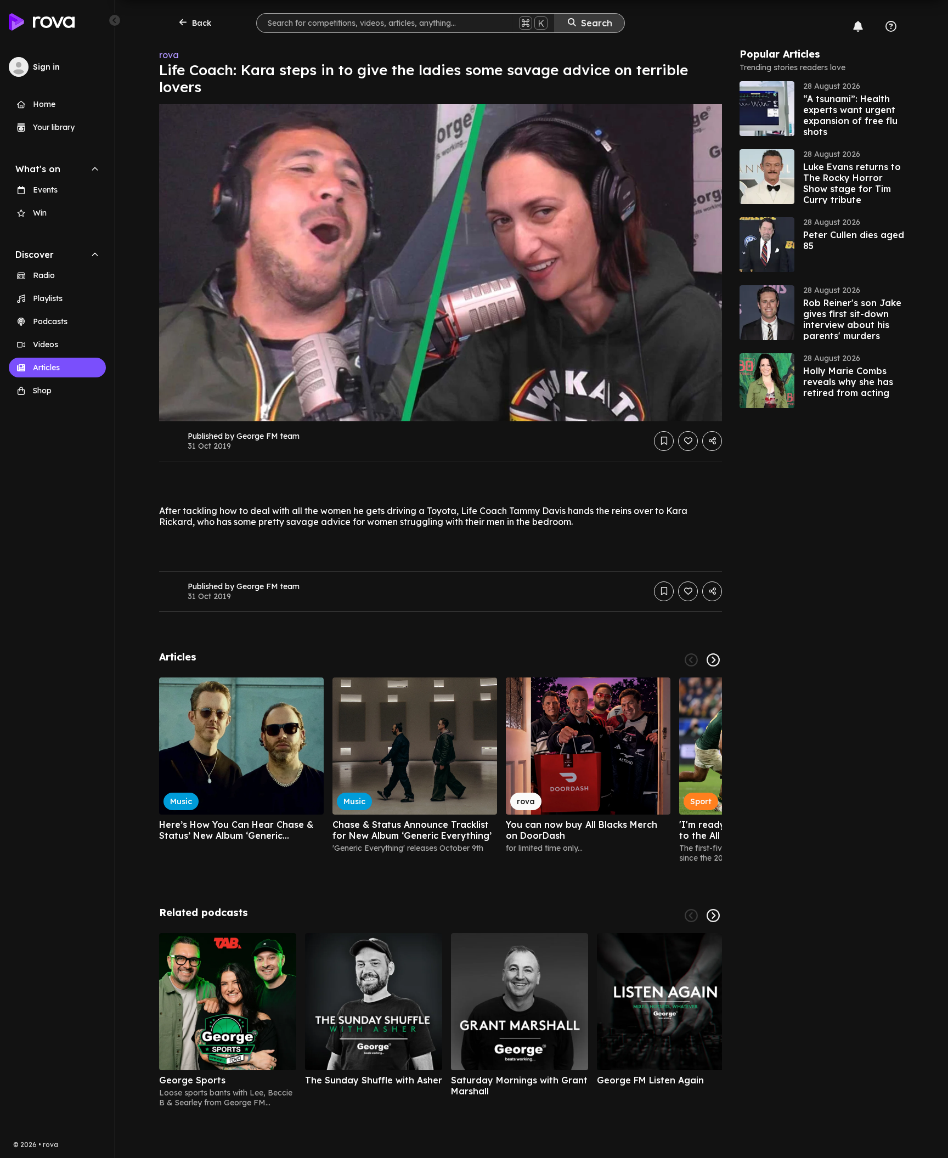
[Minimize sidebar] (115, 20)
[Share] (712, 441)
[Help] (891, 26)
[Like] (688, 441)
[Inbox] (858, 26)
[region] (440, 770)
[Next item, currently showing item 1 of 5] (713, 915)
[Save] (664, 441)
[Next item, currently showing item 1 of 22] (713, 660)
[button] (822, 108)
